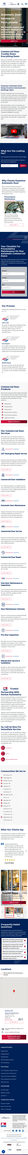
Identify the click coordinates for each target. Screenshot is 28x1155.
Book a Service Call (6, 1106)
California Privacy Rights (20, 1138)
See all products (5, 1062)
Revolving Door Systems (10, 412)
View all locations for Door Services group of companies (13, 973)
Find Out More (5, 469)
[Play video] (14, 131)
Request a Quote (5, 1092)
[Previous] (2, 912)
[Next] (25, 912)
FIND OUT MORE (13, 1022)
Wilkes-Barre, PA (7, 817)
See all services (5, 1082)
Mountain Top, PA (8, 794)
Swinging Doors (8, 406)
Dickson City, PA (7, 780)
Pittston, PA (6, 803)
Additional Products (9, 417)
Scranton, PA (6, 806)
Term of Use (3, 1138)
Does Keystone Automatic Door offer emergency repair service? (12, 957)
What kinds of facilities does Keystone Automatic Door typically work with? (13, 940)
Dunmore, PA (6, 783)
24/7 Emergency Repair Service (9, 1070)
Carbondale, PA (7, 777)
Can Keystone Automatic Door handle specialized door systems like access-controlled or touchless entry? (12, 946)
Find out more (13, 224)
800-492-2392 (8, 1019)
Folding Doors (8, 409)
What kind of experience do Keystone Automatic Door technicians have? (12, 952)
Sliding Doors (7, 403)
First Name (4, 270)
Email (3, 284)
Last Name (4, 277)
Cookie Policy (14, 1140)
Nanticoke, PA (7, 800)
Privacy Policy (11, 1138)
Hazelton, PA (6, 786)
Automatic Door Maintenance (8, 1073)
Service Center (5, 1089)
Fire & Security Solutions (10, 415)
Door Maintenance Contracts (8, 1079)
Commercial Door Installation (8, 1076)
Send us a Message (6, 1109)
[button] (14, 991)
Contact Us (4, 1095)
